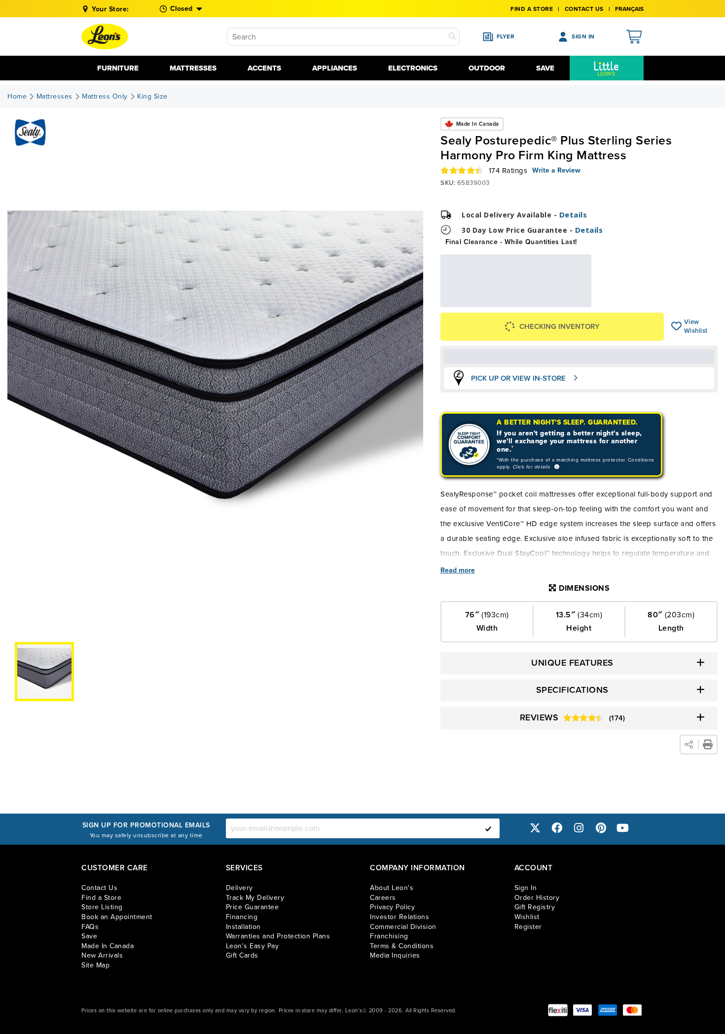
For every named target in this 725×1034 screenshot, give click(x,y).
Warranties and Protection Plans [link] (278, 936)
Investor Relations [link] (399, 917)
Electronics (412, 68)
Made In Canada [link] (107, 946)
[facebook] (557, 828)
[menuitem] (607, 68)
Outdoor (487, 68)
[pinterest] (601, 828)
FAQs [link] (90, 927)
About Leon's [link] (391, 888)
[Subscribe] (488, 828)
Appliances (334, 68)
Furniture (118, 68)
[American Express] (607, 1010)
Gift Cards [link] (242, 955)
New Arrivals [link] (102, 955)
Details (573, 214)
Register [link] (528, 927)
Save (545, 68)
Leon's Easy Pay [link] (252, 946)
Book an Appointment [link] (116, 917)
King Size (152, 97)
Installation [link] (243, 927)
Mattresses (193, 68)
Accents (264, 68)
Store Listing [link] (102, 907)
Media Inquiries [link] (395, 955)
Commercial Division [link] (403, 927)
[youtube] (623, 828)
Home (17, 97)
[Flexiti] (558, 1010)
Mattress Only (105, 97)
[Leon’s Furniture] (104, 36)
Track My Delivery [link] (255, 897)
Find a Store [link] (101, 897)
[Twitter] (535, 828)
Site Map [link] (95, 965)
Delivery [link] (239, 888)
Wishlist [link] (527, 917)
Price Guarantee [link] (252, 907)
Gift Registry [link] (534, 907)
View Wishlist (676, 326)
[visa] (582, 1010)
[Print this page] (707, 744)
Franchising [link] (389, 936)
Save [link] (89, 936)
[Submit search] (452, 36)
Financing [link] (242, 917)
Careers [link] (383, 897)
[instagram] (579, 828)
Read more (457, 570)
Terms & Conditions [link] (402, 946)
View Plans (561, 303)
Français (629, 9)
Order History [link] (537, 897)
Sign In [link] (525, 888)
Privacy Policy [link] (392, 907)
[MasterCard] (632, 1010)
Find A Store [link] (531, 9)
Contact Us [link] (584, 9)
